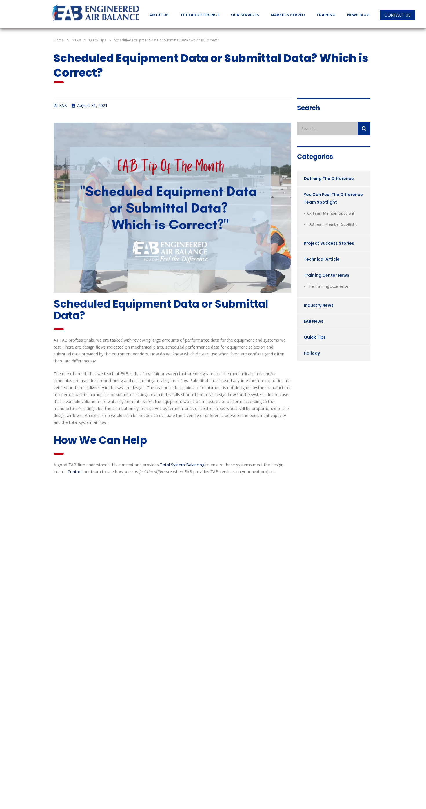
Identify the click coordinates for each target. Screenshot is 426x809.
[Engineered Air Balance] (95, 13)
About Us (159, 15)
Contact (75, 471)
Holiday (312, 353)
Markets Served (288, 15)
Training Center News (326, 275)
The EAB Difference (199, 15)
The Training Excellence (327, 286)
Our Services (245, 15)
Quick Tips (315, 337)
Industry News (319, 305)
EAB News (313, 321)
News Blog (358, 15)
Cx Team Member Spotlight (330, 213)
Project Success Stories (329, 243)
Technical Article (322, 259)
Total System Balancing (182, 464)
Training (326, 15)
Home (59, 40)
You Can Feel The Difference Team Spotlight (333, 198)
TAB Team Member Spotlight (331, 224)
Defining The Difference (329, 179)
